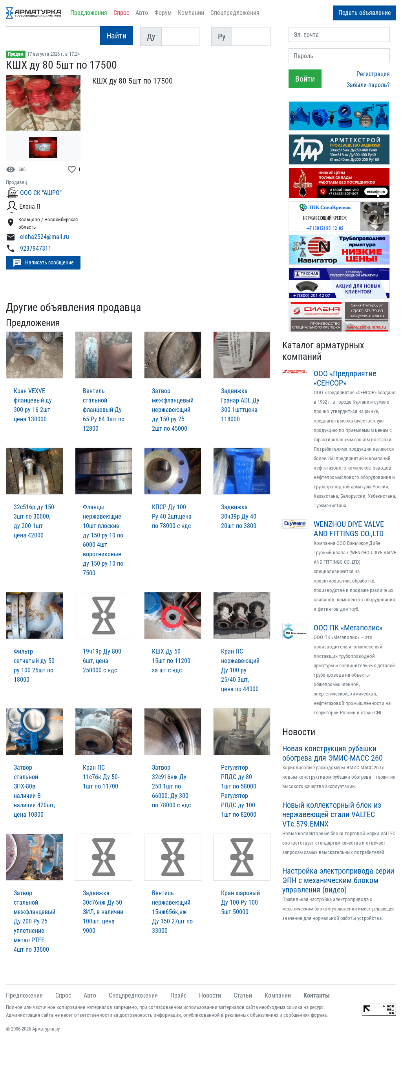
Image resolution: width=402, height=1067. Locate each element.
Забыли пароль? (368, 85)
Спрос (121, 12)
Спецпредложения (234, 12)
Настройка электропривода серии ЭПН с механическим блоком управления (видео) (338, 880)
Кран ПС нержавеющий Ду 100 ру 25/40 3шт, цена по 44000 (240, 670)
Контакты (316, 995)
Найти (116, 35)
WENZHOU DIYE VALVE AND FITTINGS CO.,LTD (349, 528)
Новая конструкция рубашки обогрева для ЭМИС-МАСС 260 (332, 753)
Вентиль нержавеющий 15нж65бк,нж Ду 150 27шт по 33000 (172, 911)
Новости (298, 732)
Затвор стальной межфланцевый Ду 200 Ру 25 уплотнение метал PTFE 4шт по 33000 (34, 921)
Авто (141, 12)
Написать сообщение (43, 263)
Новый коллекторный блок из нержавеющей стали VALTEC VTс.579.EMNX (331, 814)
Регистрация (373, 74)
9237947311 (35, 248)
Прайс (178, 995)
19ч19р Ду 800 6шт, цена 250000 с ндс (102, 661)
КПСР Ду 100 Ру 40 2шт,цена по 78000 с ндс (172, 516)
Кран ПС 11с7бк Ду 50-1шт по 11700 (101, 777)
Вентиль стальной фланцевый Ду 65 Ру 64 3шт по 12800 (103, 409)
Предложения (88, 12)
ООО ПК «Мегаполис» (348, 627)
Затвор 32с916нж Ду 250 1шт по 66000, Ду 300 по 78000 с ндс (171, 786)
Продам (16, 54)
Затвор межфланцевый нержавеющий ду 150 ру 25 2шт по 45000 (173, 409)
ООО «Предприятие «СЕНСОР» (345, 378)
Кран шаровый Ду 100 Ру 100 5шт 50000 (240, 902)
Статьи (243, 995)
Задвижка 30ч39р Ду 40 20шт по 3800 (238, 516)
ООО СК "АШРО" (41, 193)
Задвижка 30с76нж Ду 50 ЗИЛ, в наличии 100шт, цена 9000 (103, 911)
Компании (191, 12)
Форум (163, 12)
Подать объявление (364, 12)
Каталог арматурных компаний (323, 351)
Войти (305, 79)
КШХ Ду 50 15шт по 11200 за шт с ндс (171, 661)
